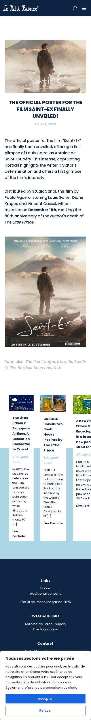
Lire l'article (18, 533)
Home (45, 588)
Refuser (45, 710)
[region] (45, 685)
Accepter (45, 698)
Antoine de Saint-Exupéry (45, 624)
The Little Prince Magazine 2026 (45, 602)
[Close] (86, 655)
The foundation (45, 629)
